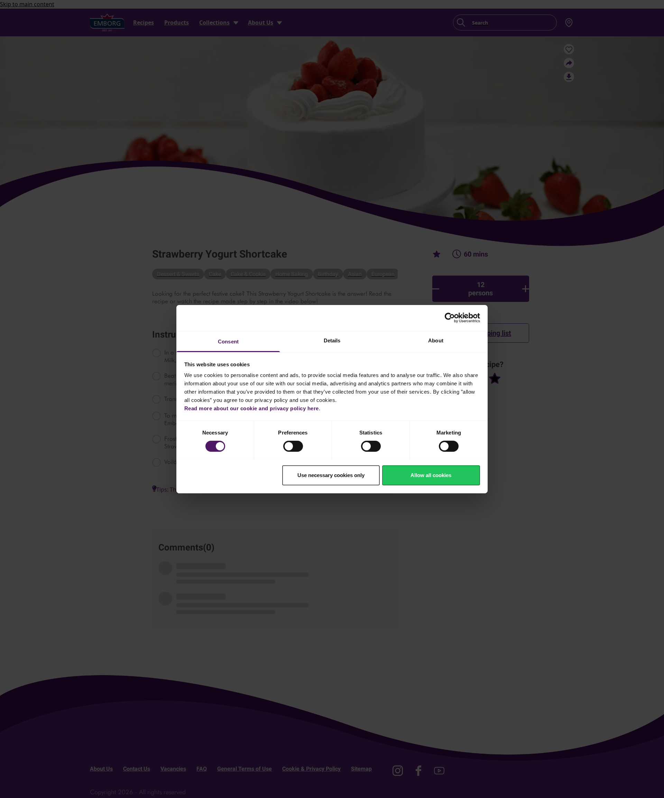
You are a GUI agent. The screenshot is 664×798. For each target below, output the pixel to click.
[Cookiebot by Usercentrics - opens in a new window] (449, 318)
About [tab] (435, 340)
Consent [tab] (228, 341)
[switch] (293, 446)
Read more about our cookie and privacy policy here (251, 408)
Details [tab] (332, 340)
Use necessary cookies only (331, 475)
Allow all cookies (431, 475)
